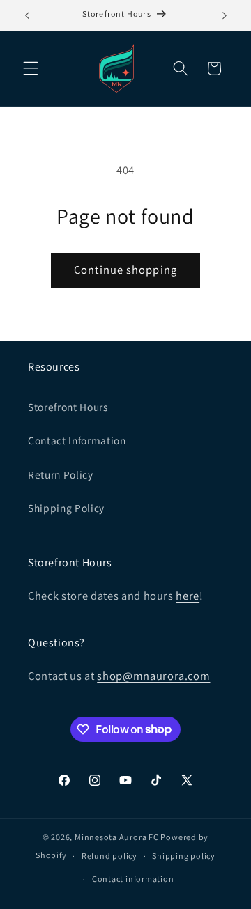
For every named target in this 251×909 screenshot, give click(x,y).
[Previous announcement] (27, 15)
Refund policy (109, 855)
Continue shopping (125, 269)
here (187, 595)
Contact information (133, 878)
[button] (30, 68)
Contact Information (77, 440)
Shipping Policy (66, 508)
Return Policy (60, 474)
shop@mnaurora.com (153, 675)
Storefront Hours (68, 407)
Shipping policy (183, 855)
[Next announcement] (224, 15)
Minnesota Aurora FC (117, 837)
